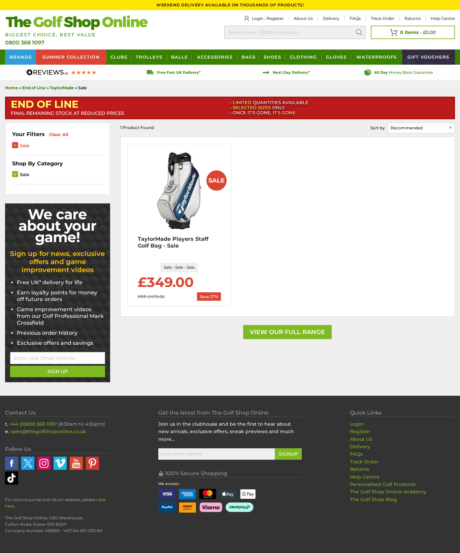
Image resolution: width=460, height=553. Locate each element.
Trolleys (149, 57)
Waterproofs (376, 57)
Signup (288, 454)
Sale (24, 145)
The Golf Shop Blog (373, 499)
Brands (20, 57)
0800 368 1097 (24, 42)
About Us (361, 439)
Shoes (272, 57)
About (303, 18)
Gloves (336, 57)
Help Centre (365, 477)
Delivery (331, 18)
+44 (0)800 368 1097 (33, 424)
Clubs (118, 57)
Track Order (382, 18)
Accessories (215, 57)
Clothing (303, 57)
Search (359, 32)
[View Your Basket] (412, 32)
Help (443, 18)
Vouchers (428, 57)
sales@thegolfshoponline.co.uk (48, 431)
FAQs (355, 18)
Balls (179, 57)
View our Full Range (287, 332)
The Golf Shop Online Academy (388, 492)
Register (275, 18)
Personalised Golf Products (383, 484)
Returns (412, 18)
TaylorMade (62, 87)
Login (257, 18)
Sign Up (57, 371)
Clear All (58, 134)
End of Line (34, 87)
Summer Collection (71, 57)
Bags (248, 57)
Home (11, 87)
